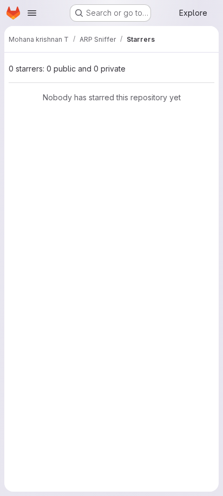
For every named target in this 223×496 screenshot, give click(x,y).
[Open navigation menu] (32, 13)
